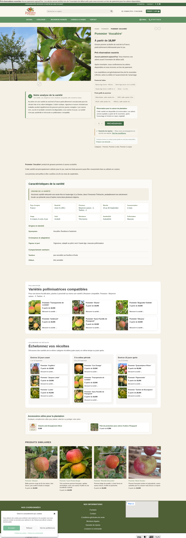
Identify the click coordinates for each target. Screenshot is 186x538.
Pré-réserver (114, 123)
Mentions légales (92, 521)
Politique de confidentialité (35, 533)
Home (97, 29)
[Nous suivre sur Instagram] (157, 4)
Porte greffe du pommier (103, 93)
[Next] (44, 83)
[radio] (104, 84)
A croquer (33, 219)
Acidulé (57, 219)
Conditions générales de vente (93, 517)
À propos (93, 510)
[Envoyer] (111, 11)
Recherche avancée (59, 19)
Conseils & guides (78, 19)
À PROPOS (140, 4)
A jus (46, 219)
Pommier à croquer (126, 147)
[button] (54, 514)
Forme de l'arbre (100, 80)
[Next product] (155, 28)
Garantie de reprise (93, 525)
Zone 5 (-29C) (59, 208)
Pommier (105, 29)
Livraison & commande (93, 529)
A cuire (40, 219)
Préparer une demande (104, 142)
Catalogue (41, 19)
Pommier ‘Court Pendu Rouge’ (70, 481)
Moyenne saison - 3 (86, 208)
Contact (93, 19)
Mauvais (130, 219)
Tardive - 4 (83, 210)
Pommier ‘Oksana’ (31, 481)
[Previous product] (159, 28)
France (33, 208)
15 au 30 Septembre (111, 208)
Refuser (29, 528)
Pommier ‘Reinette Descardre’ (104, 481)
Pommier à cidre (114, 147)
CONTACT (150, 4)
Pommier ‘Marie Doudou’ (137, 481)
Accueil (29, 19)
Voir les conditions (119, 133)
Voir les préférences (47, 528)
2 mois (129, 208)
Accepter (11, 528)
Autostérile (107, 219)
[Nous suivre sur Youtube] (159, 4)
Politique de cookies (20, 533)
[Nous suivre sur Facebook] (155, 4)
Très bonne (83, 219)
